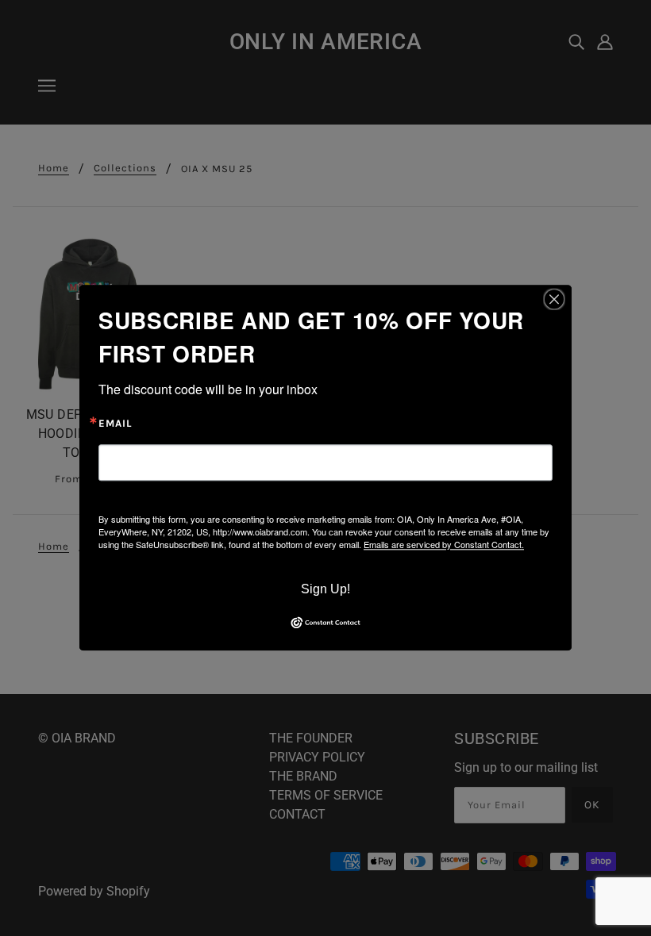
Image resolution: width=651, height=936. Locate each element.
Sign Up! (325, 589)
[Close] (554, 299)
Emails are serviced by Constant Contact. (444, 544)
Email (115, 423)
